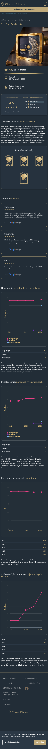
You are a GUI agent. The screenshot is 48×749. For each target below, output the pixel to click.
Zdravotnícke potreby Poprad (10, 13)
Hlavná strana (9, 678)
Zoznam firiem (31, 678)
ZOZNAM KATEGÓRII (32, 683)
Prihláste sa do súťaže (24, 9)
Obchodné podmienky (12, 688)
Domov (2, 13)
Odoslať (40, 742)
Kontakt (6, 699)
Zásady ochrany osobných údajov (10, 693)
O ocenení (7, 683)
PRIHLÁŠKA (7, 704)
